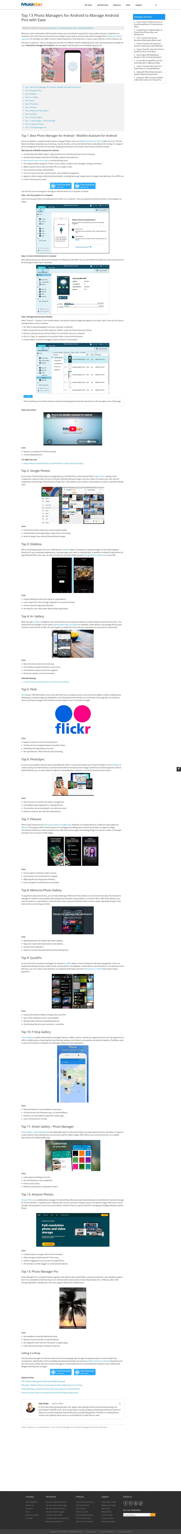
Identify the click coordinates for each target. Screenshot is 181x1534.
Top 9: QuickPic (31, 114)
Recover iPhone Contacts (56, 1508)
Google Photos (99, 476)
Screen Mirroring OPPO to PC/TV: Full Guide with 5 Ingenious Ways (148, 61)
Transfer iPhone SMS (54, 1515)
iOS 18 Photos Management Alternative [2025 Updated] (43, 1381)
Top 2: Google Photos (33, 90)
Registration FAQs (108, 1505)
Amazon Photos (27, 1200)
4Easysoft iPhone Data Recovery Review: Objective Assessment (148, 73)
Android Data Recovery (85, 1502)
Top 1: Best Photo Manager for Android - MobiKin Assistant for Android (53, 87)
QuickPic (67, 963)
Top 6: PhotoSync (32, 104)
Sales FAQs (105, 1508)
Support (139, 5)
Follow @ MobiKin (86, 28)
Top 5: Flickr (29, 100)
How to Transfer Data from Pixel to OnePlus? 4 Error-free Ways (149, 50)
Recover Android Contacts (56, 1502)
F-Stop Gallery (26, 1037)
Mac (112, 141)
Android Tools (102, 5)
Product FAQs (106, 1515)
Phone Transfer (82, 1512)
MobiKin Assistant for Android (91, 141)
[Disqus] (72, 1459)
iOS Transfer (81, 1508)
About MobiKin (31, 1502)
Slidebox (65, 550)
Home (23, 1427)
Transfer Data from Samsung (57, 1518)
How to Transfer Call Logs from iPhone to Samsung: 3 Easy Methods (148, 44)
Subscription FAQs (108, 1502)
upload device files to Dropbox (66, 624)
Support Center (107, 1518)
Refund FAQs (106, 1512)
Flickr (23, 695)
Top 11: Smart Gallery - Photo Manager (40, 121)
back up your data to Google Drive (57, 825)
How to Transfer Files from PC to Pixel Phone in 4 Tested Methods (148, 67)
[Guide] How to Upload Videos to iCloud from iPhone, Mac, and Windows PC (148, 32)
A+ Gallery (37, 622)
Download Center (108, 1521)
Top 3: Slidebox (31, 94)
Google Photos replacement (96, 555)
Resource (117, 5)
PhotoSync (115, 765)
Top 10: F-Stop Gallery (33, 117)
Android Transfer (82, 1505)
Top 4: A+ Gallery (31, 97)
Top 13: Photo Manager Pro (36, 127)
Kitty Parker (52, 28)
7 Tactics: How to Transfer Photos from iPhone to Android (46, 682)
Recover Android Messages (56, 1505)
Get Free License (32, 1515)
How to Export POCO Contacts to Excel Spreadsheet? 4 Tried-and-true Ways (148, 24)
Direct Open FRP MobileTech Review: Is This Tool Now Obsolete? (147, 56)
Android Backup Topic (68, 28)
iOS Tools (88, 5)
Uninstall (29, 1518)
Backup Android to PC (54, 1521)
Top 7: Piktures (31, 107)
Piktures (24, 827)
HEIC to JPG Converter (84, 1521)
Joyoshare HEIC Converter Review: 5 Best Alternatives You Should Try (148, 78)
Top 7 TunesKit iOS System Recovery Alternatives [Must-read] (147, 39)
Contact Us (30, 1505)
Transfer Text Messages (55, 1512)
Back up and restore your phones (36, 160)
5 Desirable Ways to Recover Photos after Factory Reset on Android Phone (50, 1389)
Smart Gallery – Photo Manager (33, 1132)
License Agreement (124, 1532)
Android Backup (43, 1427)
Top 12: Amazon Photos (34, 124)
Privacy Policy (91, 1532)
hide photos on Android (93, 969)
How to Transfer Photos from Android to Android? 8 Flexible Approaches (49, 1393)
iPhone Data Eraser (83, 1518)
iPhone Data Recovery (84, 1515)
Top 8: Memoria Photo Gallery (36, 111)
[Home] (32, 4)
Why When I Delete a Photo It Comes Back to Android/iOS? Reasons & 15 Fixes (52, 1385)
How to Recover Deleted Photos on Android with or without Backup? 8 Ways (53, 463)
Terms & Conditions (107, 1532)
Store (128, 5)
